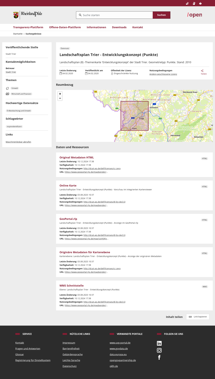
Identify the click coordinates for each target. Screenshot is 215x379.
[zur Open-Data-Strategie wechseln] (194, 15)
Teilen (204, 73)
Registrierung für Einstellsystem (32, 360)
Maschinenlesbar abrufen (18, 141)
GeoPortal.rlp (68, 219)
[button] (60, 94)
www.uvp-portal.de (120, 342)
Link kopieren (200, 316)
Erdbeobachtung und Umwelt (19, 110)
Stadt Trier (11, 72)
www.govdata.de (119, 348)
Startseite (18, 33)
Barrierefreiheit (71, 348)
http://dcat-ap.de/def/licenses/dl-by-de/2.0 (104, 201)
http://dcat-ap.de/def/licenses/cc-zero (102, 168)
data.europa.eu (118, 354)
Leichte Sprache (71, 360)
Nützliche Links (79, 334)
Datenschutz (70, 366)
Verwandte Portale (129, 334)
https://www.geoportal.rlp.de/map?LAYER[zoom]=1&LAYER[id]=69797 (98, 238)
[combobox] (114, 15)
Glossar (19, 354)
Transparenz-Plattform (28, 27)
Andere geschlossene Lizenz (163, 74)
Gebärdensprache (73, 354)
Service (27, 334)
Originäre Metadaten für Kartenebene (85, 252)
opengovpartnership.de (123, 360)
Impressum (69, 342)
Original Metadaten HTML (77, 157)
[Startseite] (27, 15)
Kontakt (137, 27)
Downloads (119, 27)
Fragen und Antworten (27, 348)
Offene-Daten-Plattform (65, 27)
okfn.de (114, 366)
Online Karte (68, 185)
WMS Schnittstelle (72, 285)
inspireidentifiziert (14, 126)
